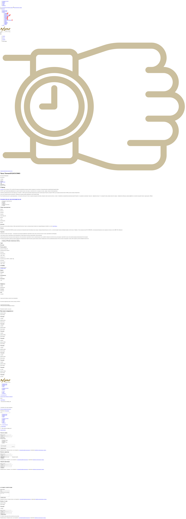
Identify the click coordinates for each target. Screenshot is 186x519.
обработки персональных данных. (40, 450)
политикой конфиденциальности (24, 450)
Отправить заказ (3, 514)
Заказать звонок (10, 7)
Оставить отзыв (3, 268)
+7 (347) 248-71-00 (5, 424)
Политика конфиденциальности (5, 409)
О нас (3, 4)
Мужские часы (4, 10)
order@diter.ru (55, 226)
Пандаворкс (7, 410)
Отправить (2, 467)
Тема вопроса (2, 437)
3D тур (3, 420)
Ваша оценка (2, 489)
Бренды (3, 12)
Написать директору (9, 396)
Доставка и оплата (5, 1)
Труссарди (2, 189)
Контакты (4, 5)
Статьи (3, 3)
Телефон (1, 435)
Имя (1, 434)
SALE (3, 25)
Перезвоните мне (3, 448)
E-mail (1, 436)
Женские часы (4, 11)
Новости (3, 419)
